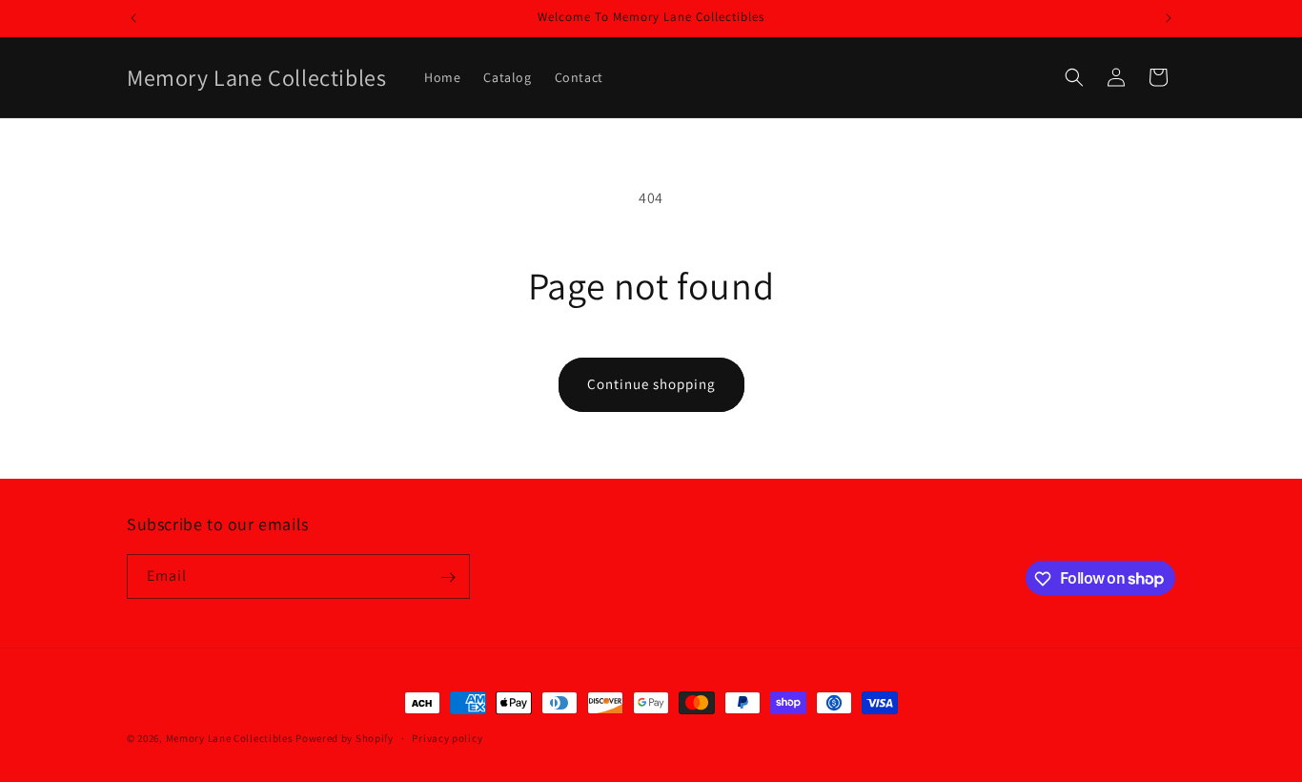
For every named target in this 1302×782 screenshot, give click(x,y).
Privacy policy (447, 737)
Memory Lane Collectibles (230, 738)
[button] (1074, 77)
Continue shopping (651, 384)
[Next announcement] (1169, 18)
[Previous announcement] (133, 18)
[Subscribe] (448, 577)
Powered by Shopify (344, 738)
